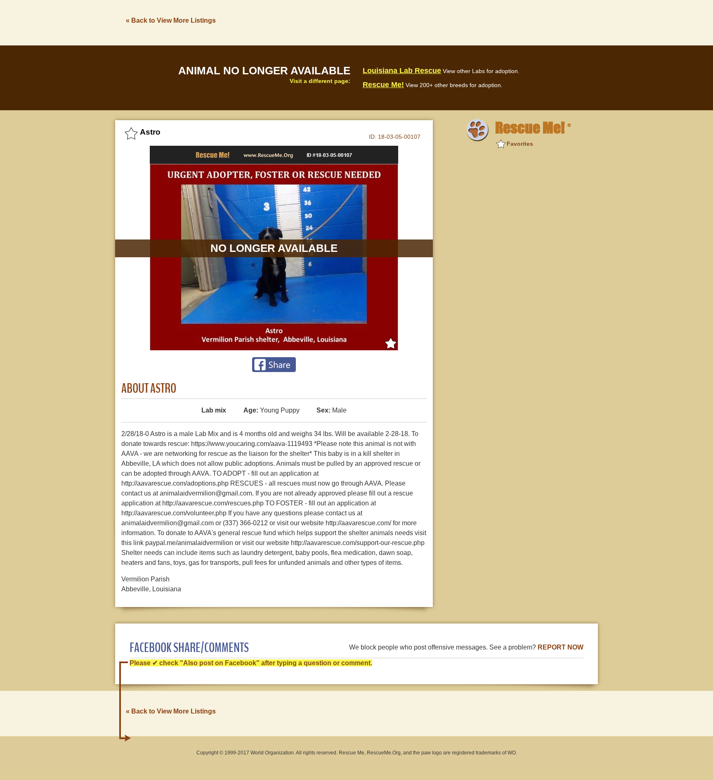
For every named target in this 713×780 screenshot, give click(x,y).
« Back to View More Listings (171, 20)
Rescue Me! (383, 85)
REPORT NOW (560, 647)
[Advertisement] (447, 21)
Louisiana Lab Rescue (402, 70)
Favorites (520, 143)
